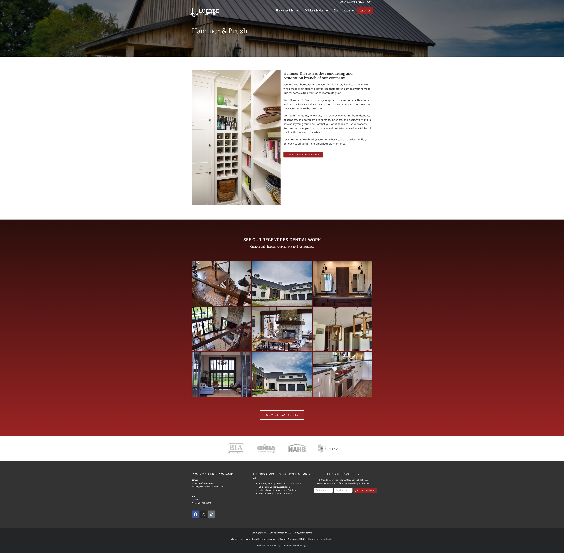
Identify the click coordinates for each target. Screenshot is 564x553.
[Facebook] (195, 514)
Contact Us (365, 10)
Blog (336, 10)
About (347, 10)
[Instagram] (203, 514)
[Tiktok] (211, 514)
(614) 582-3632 (206, 483)
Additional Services (315, 10)
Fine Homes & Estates (287, 10)
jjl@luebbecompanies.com (211, 486)
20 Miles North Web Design (293, 545)
